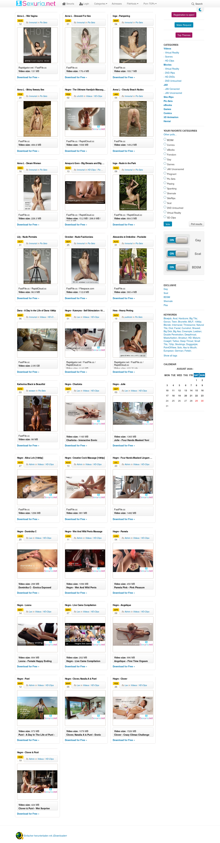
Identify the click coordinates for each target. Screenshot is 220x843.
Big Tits (193, 318)
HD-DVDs (170, 76)
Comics (168, 113)
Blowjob (168, 318)
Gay (166, 289)
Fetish (188, 350)
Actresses (117, 3)
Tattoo (175, 341)
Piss (166, 305)
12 (179, 390)
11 (173, 390)
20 (185, 395)
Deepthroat (190, 334)
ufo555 (80, 96)
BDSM (167, 297)
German (179, 350)
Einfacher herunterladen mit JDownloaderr (45, 835)
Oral (171, 328)
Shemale (168, 301)
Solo (179, 347)
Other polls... (170, 134)
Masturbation (170, 337)
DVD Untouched (173, 80)
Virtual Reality (172, 52)
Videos (89, 96)
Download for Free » (28, 77)
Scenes (169, 56)
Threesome (189, 324)
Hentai (167, 121)
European (169, 350)
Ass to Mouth (189, 347)
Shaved (196, 328)
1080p (198, 321)
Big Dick (168, 331)
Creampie (187, 331)
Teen (174, 321)
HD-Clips (98, 96)
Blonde (167, 324)
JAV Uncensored (173, 92)
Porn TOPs (149, 3)
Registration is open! (183, 14)
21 (191, 395)
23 (202, 395)
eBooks (168, 105)
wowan (32, 390)
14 (191, 390)
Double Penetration (173, 334)
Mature (196, 337)
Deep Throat (186, 341)
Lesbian (197, 331)
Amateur (182, 337)
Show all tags (170, 355)
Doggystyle (191, 344)
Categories (100, 3)
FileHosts (132, 3)
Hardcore (183, 318)
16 (202, 390)
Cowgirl (167, 341)
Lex (78, 317)
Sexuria (70, 3)
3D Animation (171, 117)
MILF (190, 321)
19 (179, 395)
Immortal (33, 22)
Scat (166, 293)
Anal (175, 318)
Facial (177, 328)
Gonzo (167, 321)
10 (167, 390)
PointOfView (170, 347)
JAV (166, 84)
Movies (168, 64)
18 (173, 395)
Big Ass (177, 331)
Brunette (182, 321)
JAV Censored (172, 88)
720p (171, 344)
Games (167, 109)
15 (196, 390)
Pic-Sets (43, 22)
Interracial (177, 324)
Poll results (196, 224)
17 (167, 395)
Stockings (180, 344)
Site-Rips (169, 97)
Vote (168, 224)
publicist (128, 317)
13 (185, 390)
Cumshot (186, 328)
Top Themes (183, 35)
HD (189, 337)
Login (86, 3)
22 (196, 395)
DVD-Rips (170, 72)
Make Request (184, 24)
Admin (32, 464)
